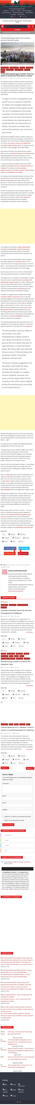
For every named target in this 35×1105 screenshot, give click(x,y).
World (2, 72)
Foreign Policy (4, 67)
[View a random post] (32, 26)
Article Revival (10, 653)
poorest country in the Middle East (20, 143)
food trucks (14, 170)
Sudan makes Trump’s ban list (12, 145)
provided (19, 288)
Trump (8, 567)
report (22, 81)
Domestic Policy (14, 67)
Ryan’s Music (21, 14)
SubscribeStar (29, 12)
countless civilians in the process (10, 297)
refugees (3, 567)
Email (4, 803)
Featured (22, 67)
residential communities (15, 172)
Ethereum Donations (18, 12)
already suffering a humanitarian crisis (22, 153)
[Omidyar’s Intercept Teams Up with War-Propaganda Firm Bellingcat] (17, 602)
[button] (29, 26)
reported (29, 326)
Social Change (19, 69)
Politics (3, 69)
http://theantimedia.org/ (15, 591)
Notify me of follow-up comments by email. (18, 816)
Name (4, 796)
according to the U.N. (20, 261)
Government (29, 67)
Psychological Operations (8, 658)
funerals (21, 170)
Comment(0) (28, 78)
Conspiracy (4, 605)
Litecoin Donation (6, 12)
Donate (19, 10)
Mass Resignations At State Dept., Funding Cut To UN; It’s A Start (30, 768)
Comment (6, 783)
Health (11, 656)
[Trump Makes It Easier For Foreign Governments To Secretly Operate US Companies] (5, 1096)
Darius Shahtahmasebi (17, 78)
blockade (27, 197)
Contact (13, 10)
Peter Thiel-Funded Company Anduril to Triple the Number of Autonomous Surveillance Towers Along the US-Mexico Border (17, 1016)
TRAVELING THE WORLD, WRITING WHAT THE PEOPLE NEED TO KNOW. (17, 21)
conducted (8, 477)
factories (8, 170)
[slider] (4, 885)
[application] (17, 869)
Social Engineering (22, 605)
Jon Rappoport (15, 667)
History (16, 656)
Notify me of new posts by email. (14, 820)
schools (26, 170)
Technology (19, 658)
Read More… (29, 632)
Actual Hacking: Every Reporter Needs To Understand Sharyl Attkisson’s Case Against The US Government (6, 768)
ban (8, 565)
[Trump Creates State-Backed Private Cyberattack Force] (13, 1096)
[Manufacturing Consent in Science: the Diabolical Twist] (17, 651)
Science (3, 653)
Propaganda (10, 69)
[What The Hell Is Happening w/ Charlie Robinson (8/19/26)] (21, 1091)
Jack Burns (17, 733)
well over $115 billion (17, 316)
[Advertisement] (17, 226)
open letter (6, 481)
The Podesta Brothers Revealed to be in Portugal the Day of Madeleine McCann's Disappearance (20, 1042)
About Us (6, 10)
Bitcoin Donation (27, 10)
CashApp (13, 14)
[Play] (4, 869)
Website (4, 810)
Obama (20, 565)
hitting (9, 180)
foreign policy (13, 565)
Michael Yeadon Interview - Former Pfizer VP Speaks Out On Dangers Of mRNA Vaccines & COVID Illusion (21, 1051)
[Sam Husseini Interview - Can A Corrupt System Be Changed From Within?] (6, 1091)
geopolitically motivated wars (24, 527)
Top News (27, 69)
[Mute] (4, 882)
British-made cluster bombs (21, 249)
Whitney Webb (16, 616)
